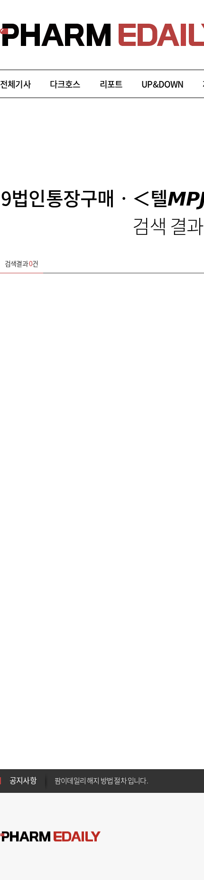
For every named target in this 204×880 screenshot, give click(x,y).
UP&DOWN (162, 84)
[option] (129, 780)
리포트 (111, 84)
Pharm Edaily (50, 837)
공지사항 (23, 780)
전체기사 (15, 84)
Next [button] (57, 786)
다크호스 (65, 84)
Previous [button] (57, 774)
